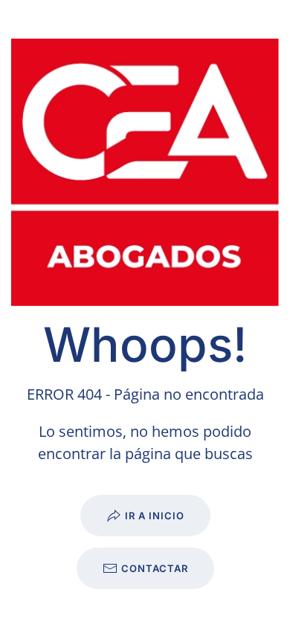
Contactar (154, 568)
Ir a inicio (154, 516)
